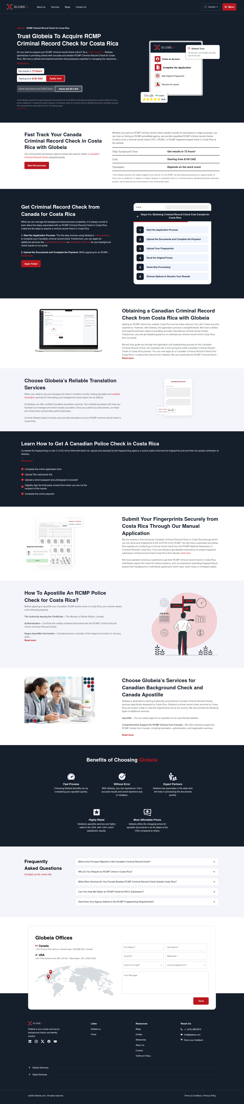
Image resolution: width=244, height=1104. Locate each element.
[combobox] (143, 965)
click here (185, 553)
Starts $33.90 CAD (68, 88)
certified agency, (96, 52)
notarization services (80, 242)
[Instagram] (36, 1041)
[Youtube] (55, 1041)
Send (201, 1001)
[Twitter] (42, 1041)
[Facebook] (49, 1041)
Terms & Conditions (193, 1095)
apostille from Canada (56, 242)
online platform (102, 235)
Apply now (55, 78)
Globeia (20, 28)
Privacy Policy (209, 1095)
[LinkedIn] (30, 1041)
